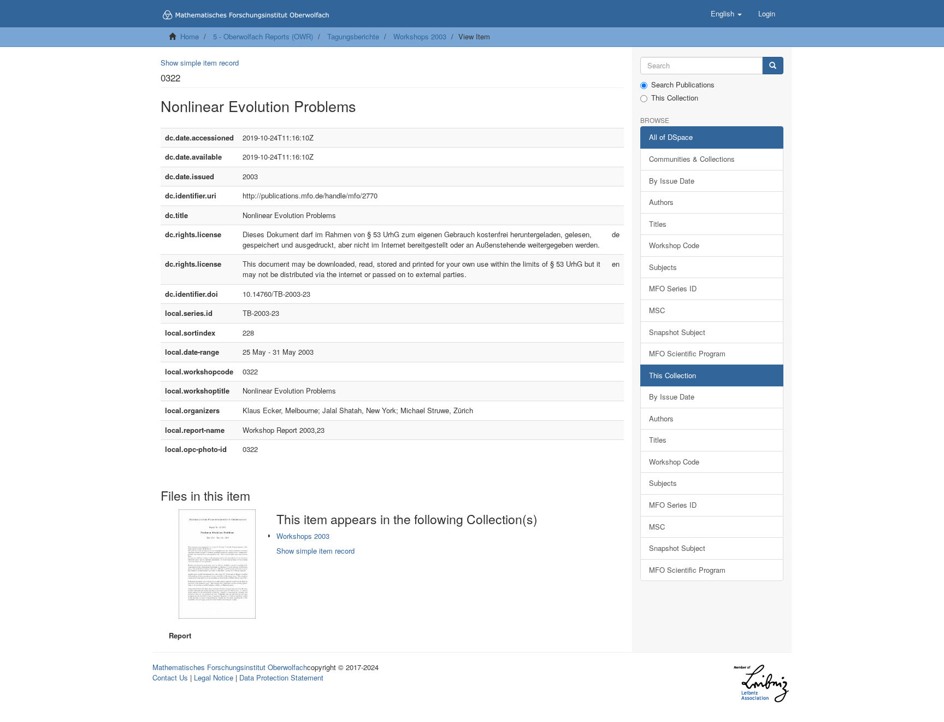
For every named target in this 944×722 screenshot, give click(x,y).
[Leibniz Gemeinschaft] (761, 683)
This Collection (674, 98)
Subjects (663, 267)
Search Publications (683, 85)
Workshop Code (674, 245)
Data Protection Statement (281, 677)
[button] (726, 13)
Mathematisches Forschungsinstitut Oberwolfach (229, 667)
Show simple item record (200, 62)
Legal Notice (213, 677)
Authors (661, 202)
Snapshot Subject (677, 332)
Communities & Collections (692, 159)
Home (189, 36)
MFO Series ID (673, 288)
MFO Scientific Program (687, 353)
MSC (657, 310)
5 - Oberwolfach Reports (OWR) (263, 36)
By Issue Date (671, 180)
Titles (657, 224)
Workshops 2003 (419, 36)
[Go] (772, 66)
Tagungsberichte (353, 36)
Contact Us (170, 677)
